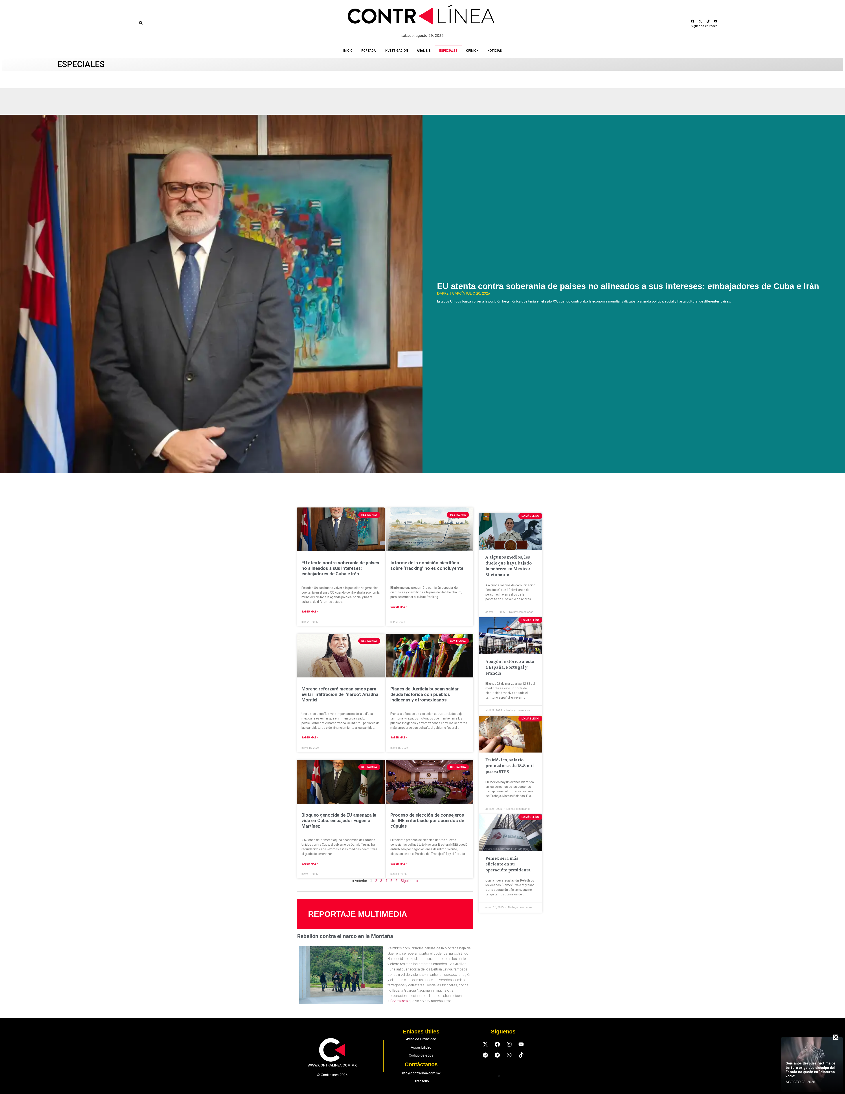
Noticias (494, 50)
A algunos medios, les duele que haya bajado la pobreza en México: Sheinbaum (508, 565)
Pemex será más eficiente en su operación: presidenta (508, 864)
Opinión (472, 50)
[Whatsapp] (509, 1055)
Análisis (423, 50)
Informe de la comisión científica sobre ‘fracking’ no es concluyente (426, 565)
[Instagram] (509, 1044)
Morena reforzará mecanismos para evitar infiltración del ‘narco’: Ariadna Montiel (339, 694)
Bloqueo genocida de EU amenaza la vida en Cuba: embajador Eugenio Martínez (338, 820)
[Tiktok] (708, 21)
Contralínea (399, 1001)
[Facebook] (692, 21)
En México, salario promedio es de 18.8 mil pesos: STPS (509, 765)
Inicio (348, 50)
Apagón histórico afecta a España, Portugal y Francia (509, 667)
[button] (499, 1076)
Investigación (396, 50)
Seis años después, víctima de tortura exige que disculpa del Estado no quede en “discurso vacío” (810, 1069)
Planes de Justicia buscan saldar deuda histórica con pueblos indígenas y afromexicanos (424, 694)
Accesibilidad (421, 1047)
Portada (368, 50)
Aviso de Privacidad (421, 1039)
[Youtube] (715, 21)
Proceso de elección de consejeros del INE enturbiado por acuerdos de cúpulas (427, 820)
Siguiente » (409, 881)
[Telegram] (497, 1055)
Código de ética (421, 1055)
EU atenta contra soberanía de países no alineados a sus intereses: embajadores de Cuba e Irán (628, 286)
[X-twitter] (700, 21)
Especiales (448, 50)
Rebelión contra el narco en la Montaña (345, 936)
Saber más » (309, 611)
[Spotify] (485, 1055)
